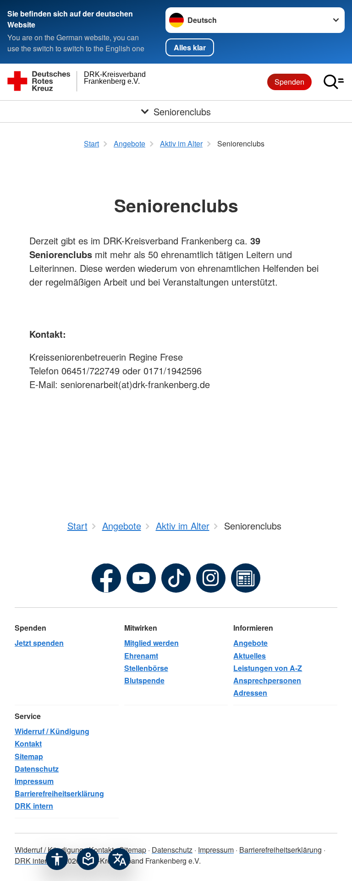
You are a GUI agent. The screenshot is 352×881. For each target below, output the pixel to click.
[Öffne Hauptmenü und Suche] (334, 82)
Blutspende (144, 680)
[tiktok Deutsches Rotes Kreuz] (176, 578)
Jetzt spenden (39, 643)
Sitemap (29, 756)
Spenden (289, 81)
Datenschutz (37, 768)
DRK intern (34, 805)
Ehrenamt (141, 655)
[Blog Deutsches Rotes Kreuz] (245, 578)
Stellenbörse (146, 668)
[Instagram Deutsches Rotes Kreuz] (211, 578)
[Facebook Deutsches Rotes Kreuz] (106, 578)
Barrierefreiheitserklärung (59, 793)
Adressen (250, 692)
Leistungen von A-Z (267, 668)
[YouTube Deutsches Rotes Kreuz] (141, 578)
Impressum (34, 781)
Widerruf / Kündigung (52, 731)
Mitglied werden (151, 643)
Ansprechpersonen (267, 680)
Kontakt (28, 743)
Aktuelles (249, 655)
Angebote (250, 643)
